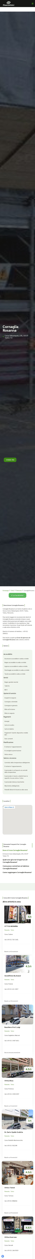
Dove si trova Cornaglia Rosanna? (15, 850)
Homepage (6, 590)
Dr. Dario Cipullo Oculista (13, 1132)
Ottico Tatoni (9, 1187)
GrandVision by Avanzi (12, 976)
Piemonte (19, 590)
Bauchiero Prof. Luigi (12, 1027)
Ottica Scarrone (10, 1237)
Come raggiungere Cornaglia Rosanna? (17, 872)
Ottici (12, 590)
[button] (32, 3)
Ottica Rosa (8, 1081)
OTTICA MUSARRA (11, 926)
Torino (12, 930)
